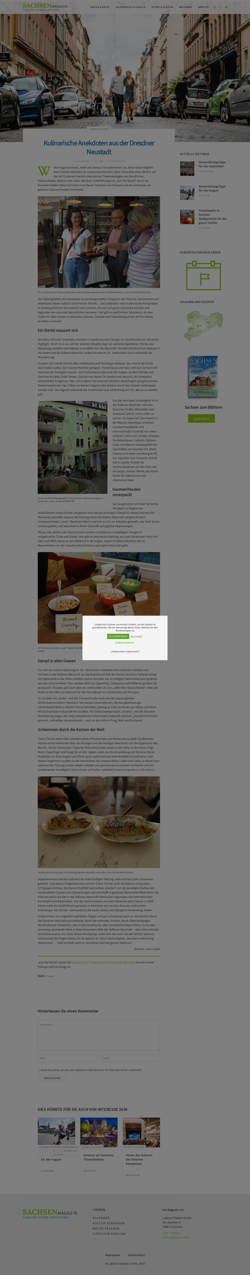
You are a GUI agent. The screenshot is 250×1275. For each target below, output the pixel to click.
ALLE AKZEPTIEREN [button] (118, 636)
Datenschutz (118, 651)
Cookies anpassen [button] (124, 642)
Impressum (132, 651)
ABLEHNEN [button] (136, 636)
